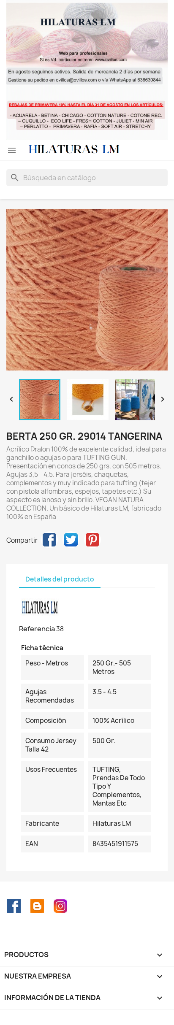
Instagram (60, 906)
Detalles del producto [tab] (59, 579)
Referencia (37, 629)
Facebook (14, 906)
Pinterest (92, 539)
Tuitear (71, 539)
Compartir (49, 539)
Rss (37, 906)
